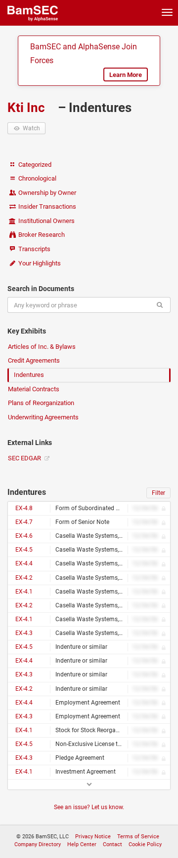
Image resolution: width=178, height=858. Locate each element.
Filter (158, 492)
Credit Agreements (34, 360)
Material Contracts (33, 389)
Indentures (29, 374)
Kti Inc (27, 107)
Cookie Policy (145, 844)
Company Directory (37, 844)
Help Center (81, 844)
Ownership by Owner (46, 192)
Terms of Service (138, 836)
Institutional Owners (46, 220)
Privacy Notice (93, 836)
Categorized (34, 164)
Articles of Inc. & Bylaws (42, 346)
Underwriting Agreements (43, 417)
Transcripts (33, 249)
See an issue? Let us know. (89, 807)
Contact (112, 844)
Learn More (125, 74)
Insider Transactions (46, 206)
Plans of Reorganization (41, 403)
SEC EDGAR (25, 458)
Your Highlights (39, 263)
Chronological (36, 178)
